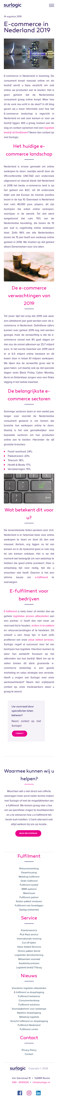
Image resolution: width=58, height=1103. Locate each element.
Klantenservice (29, 930)
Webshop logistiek (29, 1017)
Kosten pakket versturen (29, 901)
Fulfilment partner (29, 897)
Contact (20, 733)
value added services (41, 639)
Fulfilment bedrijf (29, 884)
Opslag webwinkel (29, 909)
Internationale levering (29, 938)
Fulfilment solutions (29, 1004)
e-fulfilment (41, 577)
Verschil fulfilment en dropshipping (29, 1021)
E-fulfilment (10, 611)
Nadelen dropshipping (29, 1012)
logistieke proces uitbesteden (31, 616)
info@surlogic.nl (41, 1082)
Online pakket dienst (29, 951)
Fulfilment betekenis (29, 996)
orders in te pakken (43, 625)
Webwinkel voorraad (29, 959)
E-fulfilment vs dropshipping (29, 992)
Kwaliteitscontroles (29, 963)
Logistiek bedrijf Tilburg (29, 967)
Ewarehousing (29, 872)
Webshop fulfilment (29, 876)
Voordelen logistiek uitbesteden (29, 988)
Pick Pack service (29, 934)
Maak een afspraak (28, 833)
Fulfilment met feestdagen (29, 905)
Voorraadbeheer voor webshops (29, 1008)
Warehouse (29, 893)
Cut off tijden (29, 942)
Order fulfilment (29, 880)
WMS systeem (29, 889)
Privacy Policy (29, 1050)
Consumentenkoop (29, 1000)
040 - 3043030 (20, 1082)
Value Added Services (29, 946)
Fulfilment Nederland (29, 1025)
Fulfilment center (29, 1029)
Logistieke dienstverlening (29, 955)
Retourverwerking (29, 868)
